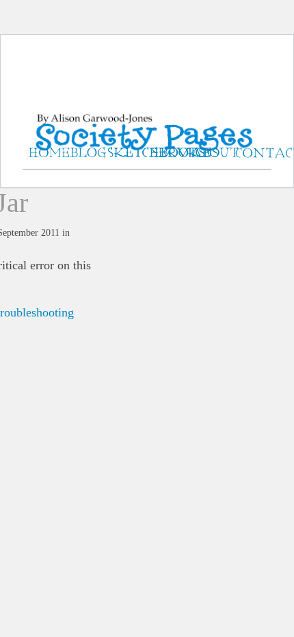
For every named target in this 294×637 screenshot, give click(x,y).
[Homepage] (147, 115)
